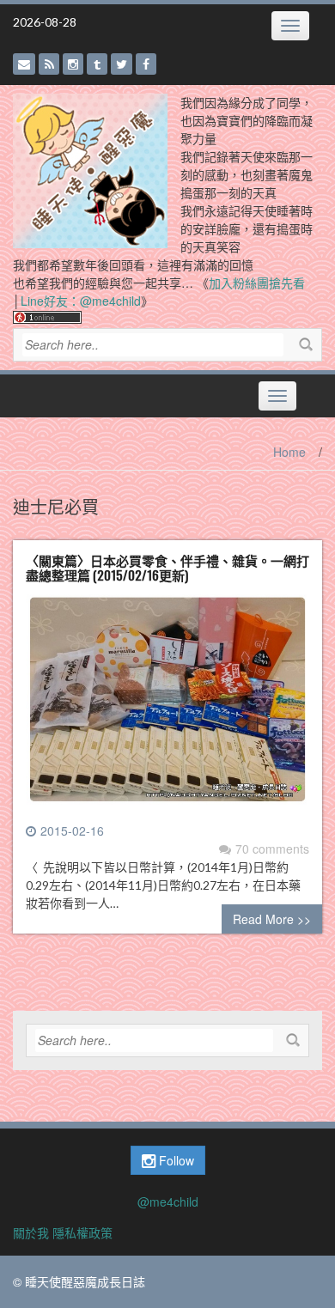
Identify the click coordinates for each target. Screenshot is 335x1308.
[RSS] (49, 64)
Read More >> (272, 919)
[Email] (24, 64)
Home (289, 451)
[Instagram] (73, 64)
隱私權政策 (82, 1232)
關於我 (31, 1232)
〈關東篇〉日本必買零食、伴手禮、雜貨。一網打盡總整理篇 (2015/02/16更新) (167, 567)
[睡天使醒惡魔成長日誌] (90, 169)
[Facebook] (146, 64)
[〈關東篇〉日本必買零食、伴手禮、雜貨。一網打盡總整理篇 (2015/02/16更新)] (167, 706)
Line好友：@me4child (81, 300)
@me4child (167, 1201)
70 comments (272, 848)
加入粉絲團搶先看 (257, 282)
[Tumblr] (97, 64)
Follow (174, 1160)
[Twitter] (121, 64)
